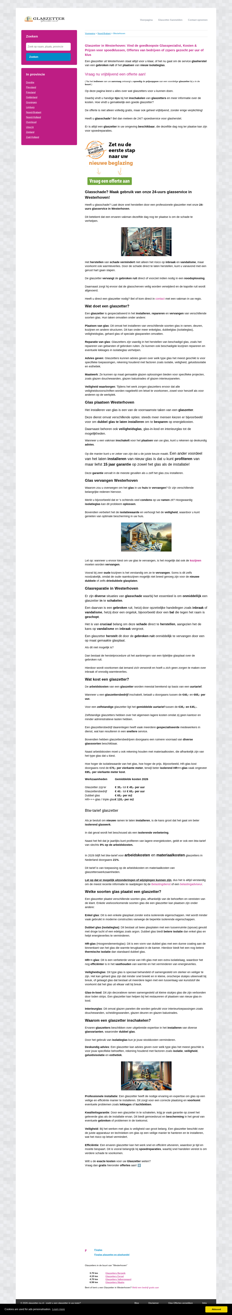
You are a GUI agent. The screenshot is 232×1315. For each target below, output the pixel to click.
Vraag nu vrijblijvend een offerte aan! (115, 74)
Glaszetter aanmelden (170, 20)
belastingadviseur (191, 884)
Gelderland (31, 97)
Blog (136, 1303)
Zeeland (30, 132)
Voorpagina (146, 20)
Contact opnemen (198, 20)
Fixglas (98, 1250)
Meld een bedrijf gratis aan (145, 1287)
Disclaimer (153, 1303)
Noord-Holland (33, 117)
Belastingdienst (161, 884)
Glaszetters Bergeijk (115, 1273)
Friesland (31, 92)
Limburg (30, 107)
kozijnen (195, 560)
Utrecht (30, 127)
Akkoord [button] (216, 1309)
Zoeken (33, 56)
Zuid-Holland (32, 137)
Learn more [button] (58, 1309)
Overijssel (31, 122)
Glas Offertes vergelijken (180, 1303)
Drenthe (30, 82)
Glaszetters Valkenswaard (118, 1279)
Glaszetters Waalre (114, 1282)
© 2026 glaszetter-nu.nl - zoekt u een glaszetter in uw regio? (51, 1303)
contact (160, 298)
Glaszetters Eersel (114, 1276)
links (204, 1303)
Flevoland (31, 87)
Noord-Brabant (33, 112)
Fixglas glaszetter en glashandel (111, 1254)
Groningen (31, 102)
